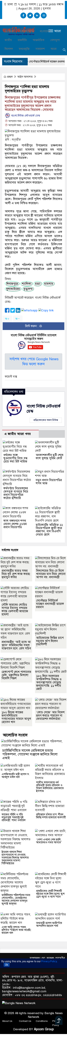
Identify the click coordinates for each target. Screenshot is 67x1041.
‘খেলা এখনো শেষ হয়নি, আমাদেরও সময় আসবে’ (49, 841)
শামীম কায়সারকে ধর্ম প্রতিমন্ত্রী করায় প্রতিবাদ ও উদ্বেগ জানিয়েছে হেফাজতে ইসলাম (50, 787)
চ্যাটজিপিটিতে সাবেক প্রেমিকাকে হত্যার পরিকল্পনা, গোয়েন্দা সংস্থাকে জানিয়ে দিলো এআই (30, 754)
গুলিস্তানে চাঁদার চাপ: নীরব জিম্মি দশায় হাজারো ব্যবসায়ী (51, 816)
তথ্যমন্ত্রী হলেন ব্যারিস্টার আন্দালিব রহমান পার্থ (49, 924)
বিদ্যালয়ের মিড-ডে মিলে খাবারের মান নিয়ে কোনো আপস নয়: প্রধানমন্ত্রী (51, 574)
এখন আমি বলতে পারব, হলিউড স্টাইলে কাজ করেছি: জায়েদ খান (16, 930)
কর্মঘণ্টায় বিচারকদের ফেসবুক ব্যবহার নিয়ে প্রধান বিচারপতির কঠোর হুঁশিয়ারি (15, 493)
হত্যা (37, 284)
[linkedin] (37, 15)
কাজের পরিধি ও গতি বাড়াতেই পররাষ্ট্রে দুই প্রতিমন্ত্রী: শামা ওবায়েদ (14, 817)
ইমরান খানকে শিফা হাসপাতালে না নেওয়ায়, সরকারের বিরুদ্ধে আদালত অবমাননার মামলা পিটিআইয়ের (15, 857)
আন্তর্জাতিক (38, 40)
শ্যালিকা (26, 284)
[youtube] (44, 15)
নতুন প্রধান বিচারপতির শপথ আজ (49, 481)
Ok (6, 964)
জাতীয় (8, 40)
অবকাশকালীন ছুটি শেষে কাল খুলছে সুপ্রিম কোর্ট (49, 456)
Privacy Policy (49, 961)
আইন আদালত (25, 77)
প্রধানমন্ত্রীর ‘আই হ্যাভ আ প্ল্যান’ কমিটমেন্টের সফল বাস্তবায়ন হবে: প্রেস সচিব (16, 645)
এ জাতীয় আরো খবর (17, 434)
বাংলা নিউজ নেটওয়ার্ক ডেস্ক (25, 115)
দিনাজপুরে (12, 284)
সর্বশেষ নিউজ (27, 31)
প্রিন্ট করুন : (32, 326)
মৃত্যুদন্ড (28, 289)
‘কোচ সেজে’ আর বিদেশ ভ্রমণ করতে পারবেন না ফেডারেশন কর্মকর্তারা (50, 715)
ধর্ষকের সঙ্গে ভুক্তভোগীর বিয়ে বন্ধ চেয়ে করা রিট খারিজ (15, 458)
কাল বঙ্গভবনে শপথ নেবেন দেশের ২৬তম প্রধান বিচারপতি (15, 524)
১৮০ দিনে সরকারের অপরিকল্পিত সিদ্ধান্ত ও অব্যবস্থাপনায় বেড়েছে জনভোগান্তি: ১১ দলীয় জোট (48, 682)
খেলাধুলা (55, 40)
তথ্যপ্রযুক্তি (24, 49)
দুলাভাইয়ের (13, 289)
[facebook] (23, 15)
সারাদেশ (40, 49)
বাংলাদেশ (45, 31)
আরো (53, 49)
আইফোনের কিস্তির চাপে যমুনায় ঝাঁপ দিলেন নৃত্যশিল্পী (50, 641)
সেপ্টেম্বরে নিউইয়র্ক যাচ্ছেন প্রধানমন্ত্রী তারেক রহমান (50, 604)
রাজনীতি (22, 40)
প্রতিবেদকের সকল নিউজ (45, 420)
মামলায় (48, 284)
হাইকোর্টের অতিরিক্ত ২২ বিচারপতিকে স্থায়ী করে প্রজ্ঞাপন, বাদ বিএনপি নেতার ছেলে (49, 529)
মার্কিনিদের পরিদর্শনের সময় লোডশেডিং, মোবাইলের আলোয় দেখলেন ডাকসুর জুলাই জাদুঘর (16, 899)
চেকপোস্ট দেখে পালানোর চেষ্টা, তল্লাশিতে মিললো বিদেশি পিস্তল (16, 675)
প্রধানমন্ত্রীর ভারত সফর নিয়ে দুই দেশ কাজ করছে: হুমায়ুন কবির (16, 574)
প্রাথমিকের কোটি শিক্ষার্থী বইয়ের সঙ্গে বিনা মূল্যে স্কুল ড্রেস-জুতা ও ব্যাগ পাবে (50, 893)
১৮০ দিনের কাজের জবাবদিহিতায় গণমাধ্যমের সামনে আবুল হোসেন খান (16, 717)
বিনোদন (9, 49)
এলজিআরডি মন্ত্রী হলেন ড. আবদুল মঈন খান (16, 775)
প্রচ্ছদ (11, 31)
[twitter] (30, 15)
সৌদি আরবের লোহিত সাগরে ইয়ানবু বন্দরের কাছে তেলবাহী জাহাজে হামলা (15, 609)
